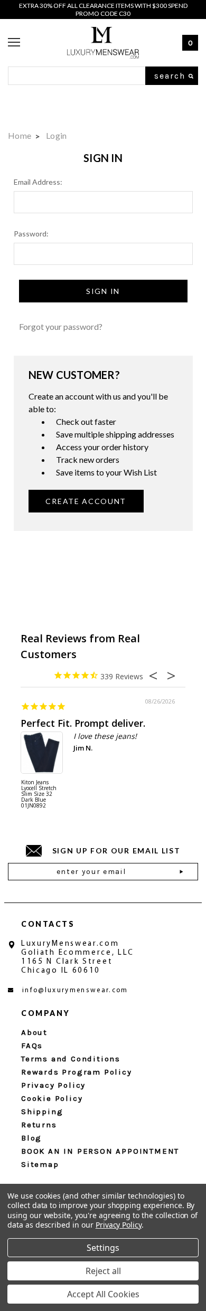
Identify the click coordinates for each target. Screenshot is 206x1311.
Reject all (103, 1271)
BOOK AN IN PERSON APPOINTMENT (100, 1151)
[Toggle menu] (14, 43)
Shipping (42, 1111)
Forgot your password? (60, 326)
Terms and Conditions (70, 1058)
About (34, 1032)
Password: (31, 233)
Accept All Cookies (103, 1294)
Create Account (85, 501)
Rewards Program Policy (76, 1072)
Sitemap (40, 1164)
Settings (103, 1247)
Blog (31, 1138)
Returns (39, 1124)
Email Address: (38, 181)
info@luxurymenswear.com (75, 990)
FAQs (32, 1045)
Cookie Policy (51, 1098)
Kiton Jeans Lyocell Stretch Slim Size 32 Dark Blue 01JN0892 (39, 794)
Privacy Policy (53, 1085)
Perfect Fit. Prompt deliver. (83, 723)
